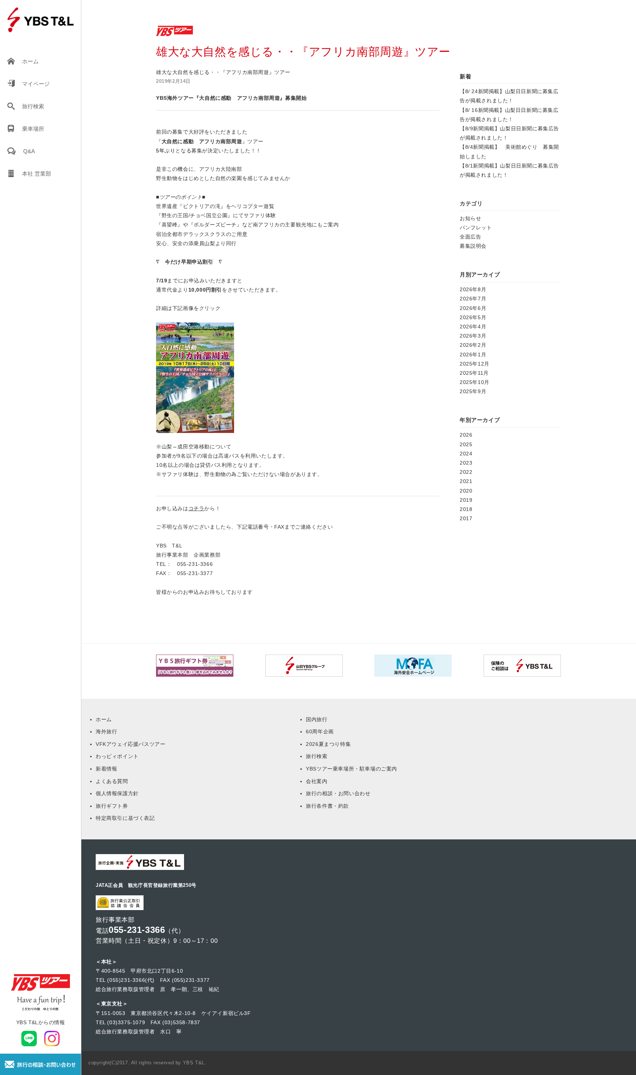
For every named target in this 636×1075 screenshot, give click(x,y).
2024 (466, 454)
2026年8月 (473, 289)
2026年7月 (473, 299)
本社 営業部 (36, 173)
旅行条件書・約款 (327, 806)
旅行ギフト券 (112, 806)
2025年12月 (475, 364)
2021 (466, 481)
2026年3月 (473, 336)
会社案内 (316, 781)
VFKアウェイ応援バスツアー (130, 744)
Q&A (29, 151)
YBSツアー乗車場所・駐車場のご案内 (351, 769)
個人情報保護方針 (117, 793)
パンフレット (476, 227)
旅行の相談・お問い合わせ (338, 793)
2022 (466, 472)
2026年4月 (473, 326)
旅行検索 (33, 106)
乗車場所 (33, 129)
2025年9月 (473, 391)
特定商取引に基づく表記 (125, 818)
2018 (466, 509)
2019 (466, 500)
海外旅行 (106, 731)
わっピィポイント (117, 756)
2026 (466, 435)
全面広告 (470, 237)
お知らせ (470, 218)
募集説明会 (473, 246)
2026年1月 (473, 354)
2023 (466, 463)
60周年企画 (320, 731)
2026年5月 (473, 317)
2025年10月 (475, 382)
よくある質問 (112, 781)
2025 (466, 444)
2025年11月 (474, 373)
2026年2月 (473, 345)
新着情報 (106, 769)
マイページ (36, 84)
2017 (466, 518)
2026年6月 (473, 308)
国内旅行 (316, 719)
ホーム (30, 61)
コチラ (196, 508)
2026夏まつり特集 (328, 744)
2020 (466, 491)
